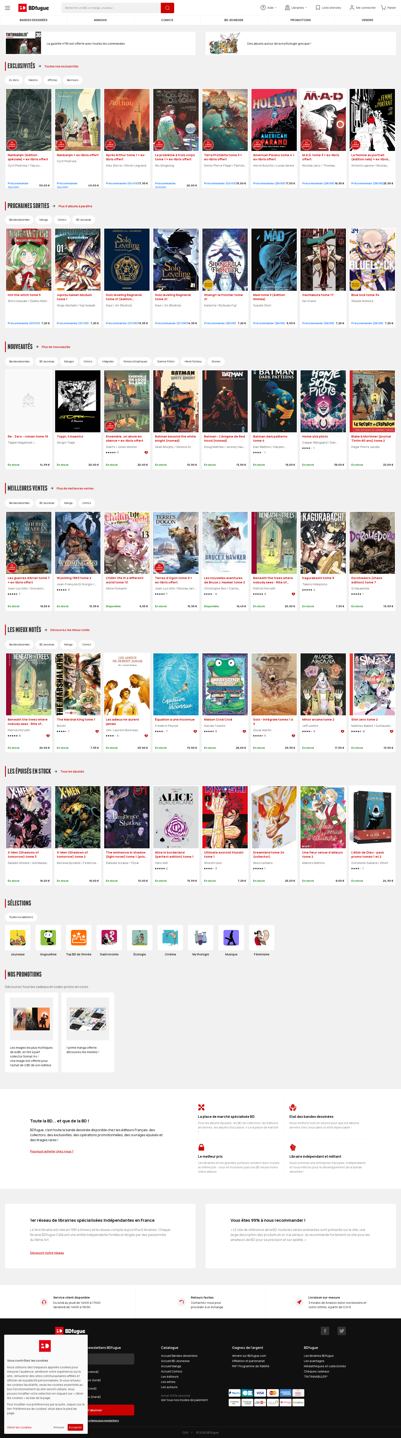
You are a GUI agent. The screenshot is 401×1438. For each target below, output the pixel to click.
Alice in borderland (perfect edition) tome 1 (174, 854)
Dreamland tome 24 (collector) (268, 854)
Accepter (75, 1427)
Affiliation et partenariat (248, 1361)
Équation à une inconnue (175, 719)
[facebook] (325, 1331)
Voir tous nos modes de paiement (184, 1400)
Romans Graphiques (135, 361)
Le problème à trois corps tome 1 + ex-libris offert (175, 157)
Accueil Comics (171, 1371)
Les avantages (314, 1361)
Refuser (59, 1427)
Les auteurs (169, 1387)
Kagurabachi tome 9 (318, 578)
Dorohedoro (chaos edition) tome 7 (366, 580)
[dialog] (46, 1384)
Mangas (100, 20)
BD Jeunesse (233, 20)
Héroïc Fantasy (193, 361)
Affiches (52, 80)
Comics (167, 20)
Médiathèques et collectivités (325, 1366)
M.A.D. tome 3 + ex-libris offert (320, 157)
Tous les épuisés (72, 771)
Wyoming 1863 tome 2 (74, 578)
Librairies (298, 8)
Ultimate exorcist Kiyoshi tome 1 (223, 854)
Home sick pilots (315, 436)
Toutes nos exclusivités (61, 66)
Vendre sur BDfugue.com (249, 1356)
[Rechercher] (167, 8)
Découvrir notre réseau (47, 1253)
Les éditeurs (170, 1377)
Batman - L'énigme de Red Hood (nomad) (224, 438)
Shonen (216, 361)
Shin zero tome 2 (364, 719)
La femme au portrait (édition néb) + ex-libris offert (369, 159)
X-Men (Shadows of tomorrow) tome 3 (23, 854)
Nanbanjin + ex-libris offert (78, 155)
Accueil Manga (171, 1366)
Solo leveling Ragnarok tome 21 (173, 297)
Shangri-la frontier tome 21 (223, 297)
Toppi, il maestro (70, 436)
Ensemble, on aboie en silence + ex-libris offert (124, 438)
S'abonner (94, 1410)
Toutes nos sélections (21, 917)
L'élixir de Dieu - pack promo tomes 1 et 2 (367, 854)
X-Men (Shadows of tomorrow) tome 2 (72, 854)
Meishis (33, 80)
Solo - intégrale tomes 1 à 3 (273, 721)
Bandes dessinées (33, 20)
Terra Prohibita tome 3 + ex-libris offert (223, 157)
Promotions (301, 20)
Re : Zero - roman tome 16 (28, 436)
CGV (185, 1432)
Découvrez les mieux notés (70, 630)
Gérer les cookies (19, 1427)
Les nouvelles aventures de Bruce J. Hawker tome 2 (224, 580)
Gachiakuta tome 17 (318, 295)
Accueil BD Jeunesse (175, 1361)
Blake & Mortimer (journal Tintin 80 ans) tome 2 (371, 438)
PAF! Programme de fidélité (250, 1366)
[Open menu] (7, 7)
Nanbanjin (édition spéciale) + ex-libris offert (28, 157)
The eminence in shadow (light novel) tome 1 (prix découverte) (126, 856)
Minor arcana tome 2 (318, 719)
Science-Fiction (166, 361)
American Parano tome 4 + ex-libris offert (273, 157)
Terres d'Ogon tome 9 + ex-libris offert (173, 580)
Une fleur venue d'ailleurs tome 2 (322, 854)
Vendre (367, 20)
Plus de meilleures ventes (75, 488)
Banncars (72, 80)
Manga (43, 219)
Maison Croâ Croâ (218, 719)
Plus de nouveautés (56, 347)
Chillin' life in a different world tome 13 (124, 580)
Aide (270, 8)
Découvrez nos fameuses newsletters (95, 1420)
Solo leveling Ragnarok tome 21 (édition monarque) (124, 299)
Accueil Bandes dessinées (179, 1356)
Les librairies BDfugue (319, 1356)
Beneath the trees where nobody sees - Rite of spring (273, 582)
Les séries (168, 1382)
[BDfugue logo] (33, 8)
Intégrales (108, 361)
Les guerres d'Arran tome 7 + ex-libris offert (29, 580)
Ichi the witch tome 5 (24, 295)
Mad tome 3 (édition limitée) (269, 297)
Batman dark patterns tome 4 (270, 438)
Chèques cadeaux (316, 1371)
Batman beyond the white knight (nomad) (175, 438)
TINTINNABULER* (316, 1377)
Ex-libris (14, 80)
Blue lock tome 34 (365, 295)
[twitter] (342, 1331)
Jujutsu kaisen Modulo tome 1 (74, 297)
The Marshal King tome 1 (76, 719)
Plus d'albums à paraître (75, 206)
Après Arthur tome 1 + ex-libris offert (126, 157)
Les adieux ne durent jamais (122, 721)
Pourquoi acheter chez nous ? (52, 1151)
